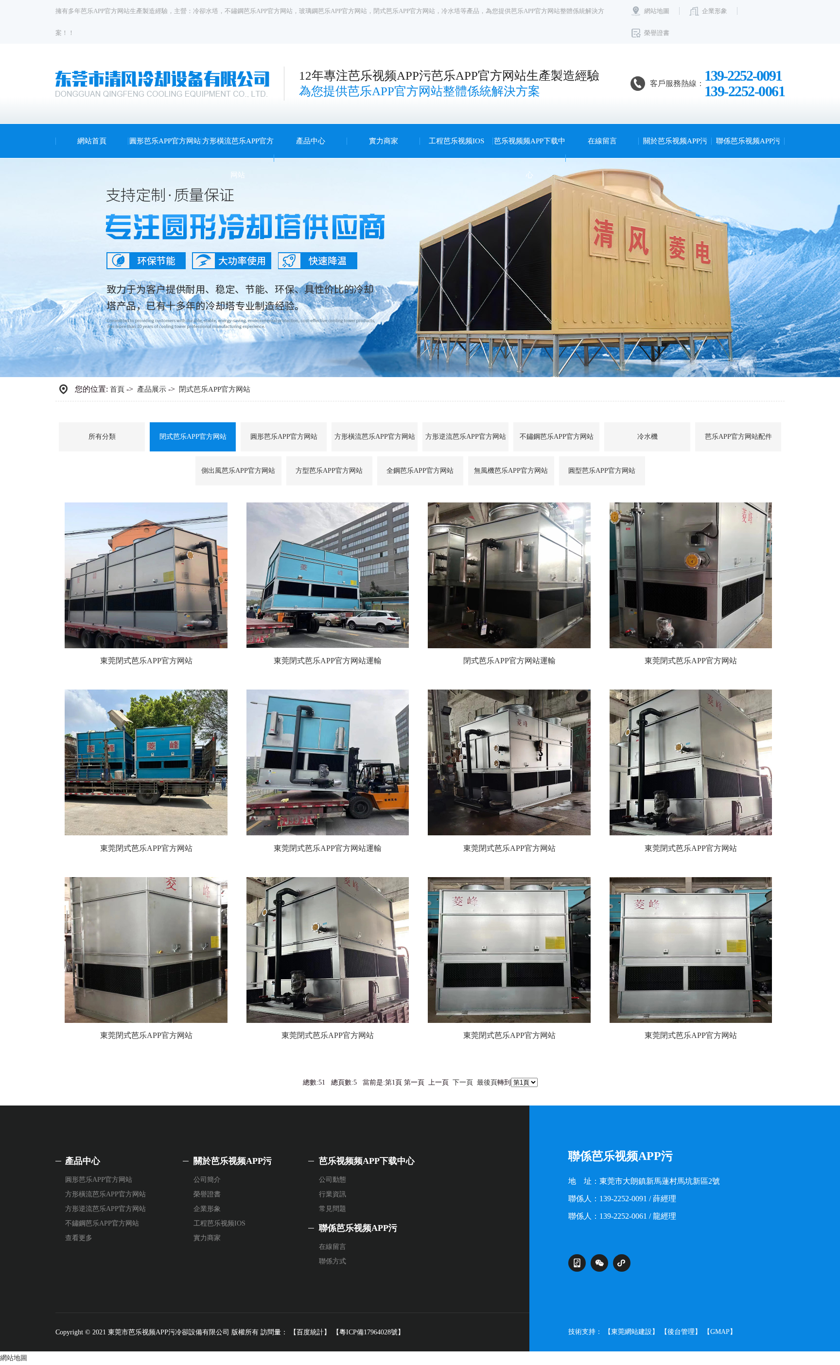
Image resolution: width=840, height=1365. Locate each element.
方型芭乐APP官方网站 (329, 470)
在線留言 (602, 141)
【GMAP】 (719, 1331)
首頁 (117, 389)
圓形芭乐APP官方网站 (165, 141)
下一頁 (463, 1082)
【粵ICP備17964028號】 (368, 1332)
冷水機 (647, 436)
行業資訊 (332, 1194)
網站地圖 (656, 11)
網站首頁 (91, 141)
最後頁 (487, 1082)
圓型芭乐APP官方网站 (601, 470)
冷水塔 (450, 11)
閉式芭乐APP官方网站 (404, 11)
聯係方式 (332, 1261)
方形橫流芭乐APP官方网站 (238, 158)
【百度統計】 (310, 1332)
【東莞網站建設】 (631, 1331)
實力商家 (383, 141)
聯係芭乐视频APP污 (748, 141)
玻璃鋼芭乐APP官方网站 (333, 11)
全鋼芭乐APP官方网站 (420, 470)
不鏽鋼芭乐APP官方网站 (259, 11)
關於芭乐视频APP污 (675, 141)
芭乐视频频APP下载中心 (529, 158)
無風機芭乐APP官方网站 (511, 470)
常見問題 (332, 1208)
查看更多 (78, 1238)
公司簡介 (207, 1179)
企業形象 (714, 11)
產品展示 (151, 389)
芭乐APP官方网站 (105, 11)
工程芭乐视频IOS (456, 141)
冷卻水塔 (205, 11)
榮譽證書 (656, 32)
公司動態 (332, 1179)
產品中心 (310, 141)
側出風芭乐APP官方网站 (238, 470)
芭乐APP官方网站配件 (738, 436)
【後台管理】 (681, 1331)
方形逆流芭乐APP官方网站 (465, 436)
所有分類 (102, 436)
